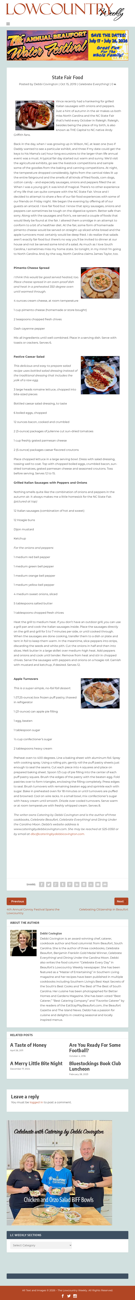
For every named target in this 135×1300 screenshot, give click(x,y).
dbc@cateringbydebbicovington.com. (58, 834)
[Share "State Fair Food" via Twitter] (48, 884)
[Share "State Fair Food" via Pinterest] (69, 884)
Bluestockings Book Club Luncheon (95, 1066)
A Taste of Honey (28, 1045)
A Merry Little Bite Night (36, 1063)
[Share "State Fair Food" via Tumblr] (62, 884)
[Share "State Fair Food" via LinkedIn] (76, 884)
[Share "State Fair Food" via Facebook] (41, 884)
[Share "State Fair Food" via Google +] (55, 884)
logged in (36, 1102)
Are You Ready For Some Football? (95, 1047)
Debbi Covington (46, 84)
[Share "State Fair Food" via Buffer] (83, 884)
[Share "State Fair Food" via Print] (104, 884)
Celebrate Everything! (94, 84)
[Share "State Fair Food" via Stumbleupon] (90, 884)
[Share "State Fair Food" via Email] (97, 884)
